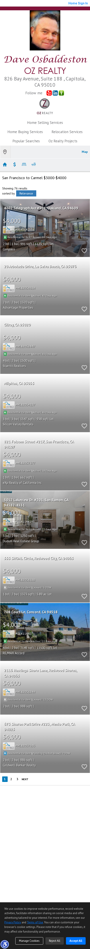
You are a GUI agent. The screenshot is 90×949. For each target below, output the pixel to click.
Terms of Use (35, 922)
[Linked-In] (55, 93)
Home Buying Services (25, 131)
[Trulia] (61, 93)
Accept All (75, 941)
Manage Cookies (29, 941)
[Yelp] (49, 93)
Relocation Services (67, 131)
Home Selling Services (45, 122)
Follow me (33, 93)
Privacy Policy (12, 922)
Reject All (54, 941)
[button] (5, 944)
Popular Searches (26, 141)
